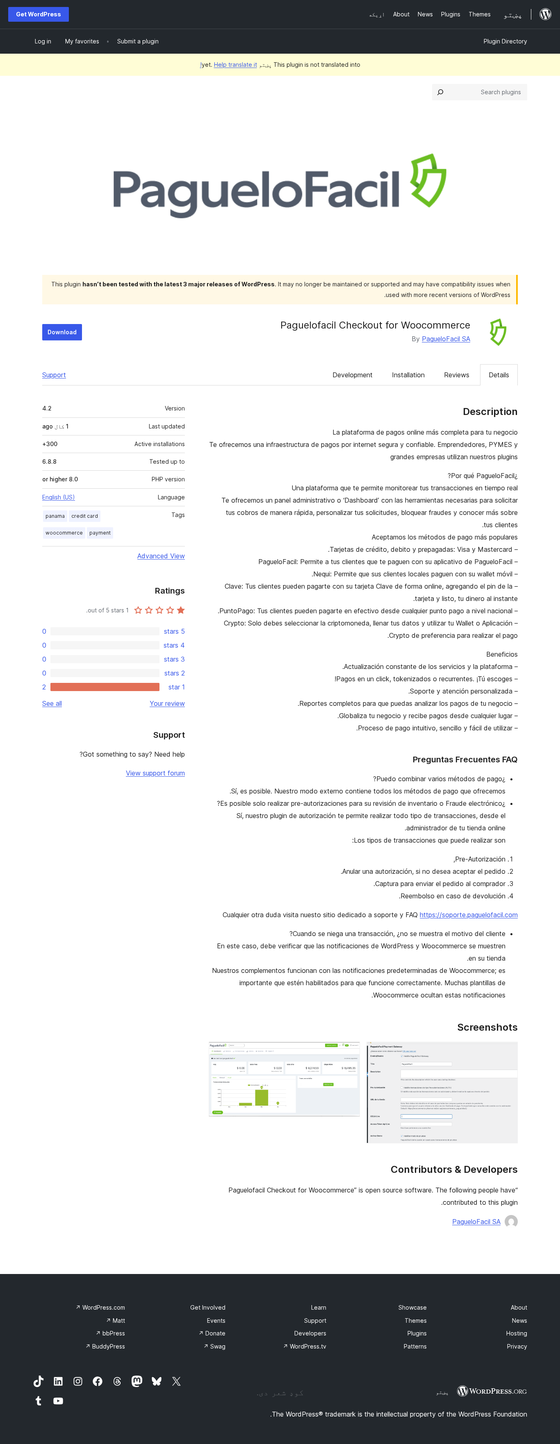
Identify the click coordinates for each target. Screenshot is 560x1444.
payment (100, 533)
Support (54, 375)
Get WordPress (38, 14)
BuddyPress (105, 1346)
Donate (211, 1333)
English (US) (58, 497)
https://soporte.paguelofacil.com (469, 915)
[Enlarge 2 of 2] (349, 1053)
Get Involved (207, 1307)
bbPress (110, 1333)
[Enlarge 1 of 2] (507, 1053)
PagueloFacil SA (446, 339)
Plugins (417, 1333)
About (519, 1307)
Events (216, 1320)
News (519, 1320)
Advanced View (161, 556)
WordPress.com (100, 1307)
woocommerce (64, 533)
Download (62, 332)
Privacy (517, 1346)
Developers (310, 1333)
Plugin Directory (505, 41)
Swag (214, 1346)
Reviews (456, 375)
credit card (84, 516)
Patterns (415, 1346)
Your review (167, 703)
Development (352, 375)
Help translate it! (228, 64)
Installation (408, 375)
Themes (416, 1320)
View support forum (155, 773)
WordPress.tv (304, 1346)
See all (52, 703)
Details (499, 375)
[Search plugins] (440, 92)
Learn (318, 1307)
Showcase (412, 1307)
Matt (115, 1320)
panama (55, 516)
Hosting (516, 1333)
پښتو (442, 1392)
